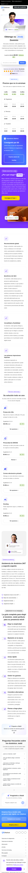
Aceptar (14, 869)
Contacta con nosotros (5, 1)
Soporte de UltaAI (9, 601)
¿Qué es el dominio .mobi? (10, 748)
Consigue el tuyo (10, 195)
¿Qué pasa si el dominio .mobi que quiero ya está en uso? (11, 758)
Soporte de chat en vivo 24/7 (12, 592)
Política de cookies (18, 865)
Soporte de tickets (9, 598)
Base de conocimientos (10, 595)
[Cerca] (24, 869)
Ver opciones (14, 426)
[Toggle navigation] (25, 7)
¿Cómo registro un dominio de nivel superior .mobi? (12, 774)
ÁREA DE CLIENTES (16, 7)
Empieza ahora (13, 819)
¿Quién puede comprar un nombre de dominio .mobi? (12, 779)
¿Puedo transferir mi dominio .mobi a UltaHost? (12, 763)
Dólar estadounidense (16, 1)
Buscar (22, 60)
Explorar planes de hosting (14, 155)
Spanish (4, 4)
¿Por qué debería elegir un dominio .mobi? (12, 753)
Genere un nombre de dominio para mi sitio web (14, 723)
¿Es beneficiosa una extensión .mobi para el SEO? (12, 769)
